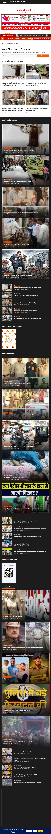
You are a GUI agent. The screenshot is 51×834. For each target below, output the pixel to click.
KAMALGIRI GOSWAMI (13, 87)
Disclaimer (23, 1)
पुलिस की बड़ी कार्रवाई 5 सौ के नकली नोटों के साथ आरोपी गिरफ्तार (17, 383)
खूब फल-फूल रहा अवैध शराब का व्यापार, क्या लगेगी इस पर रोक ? (17, 244)
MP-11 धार (10, 38)
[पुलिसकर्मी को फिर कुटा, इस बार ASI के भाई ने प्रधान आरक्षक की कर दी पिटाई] (25, 435)
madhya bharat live (25, 9)
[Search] (30, 38)
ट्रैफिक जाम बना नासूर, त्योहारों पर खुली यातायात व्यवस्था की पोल (17, 181)
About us (12, 1)
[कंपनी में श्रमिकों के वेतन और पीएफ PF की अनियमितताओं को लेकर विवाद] (25, 264)
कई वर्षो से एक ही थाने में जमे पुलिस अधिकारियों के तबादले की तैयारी (16, 710)
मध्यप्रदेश (17, 38)
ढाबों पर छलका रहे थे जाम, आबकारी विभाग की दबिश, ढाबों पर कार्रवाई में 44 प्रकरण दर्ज (22, 415)
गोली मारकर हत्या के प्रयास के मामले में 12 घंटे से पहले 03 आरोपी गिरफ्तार (32, 35)
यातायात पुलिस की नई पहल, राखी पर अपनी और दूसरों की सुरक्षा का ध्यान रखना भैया (21, 213)
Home (3, 43)
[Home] (2, 39)
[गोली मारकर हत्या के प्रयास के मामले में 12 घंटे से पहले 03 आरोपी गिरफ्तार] (13, 71)
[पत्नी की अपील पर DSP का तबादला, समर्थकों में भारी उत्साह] (26, 668)
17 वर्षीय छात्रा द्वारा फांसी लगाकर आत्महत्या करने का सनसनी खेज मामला (18, 741)
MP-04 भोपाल (5, 614)
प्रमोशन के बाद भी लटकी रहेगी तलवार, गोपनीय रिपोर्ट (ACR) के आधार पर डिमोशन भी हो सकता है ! (23, 647)
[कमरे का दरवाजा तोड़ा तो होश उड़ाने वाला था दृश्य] (25, 466)
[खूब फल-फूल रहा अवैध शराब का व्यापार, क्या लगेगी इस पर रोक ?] (37, 97)
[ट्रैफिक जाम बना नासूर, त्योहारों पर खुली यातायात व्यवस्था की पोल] (37, 71)
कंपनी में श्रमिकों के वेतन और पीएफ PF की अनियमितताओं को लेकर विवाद (19, 275)
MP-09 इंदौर (6, 381)
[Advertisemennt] (25, 22)
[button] (5, 38)
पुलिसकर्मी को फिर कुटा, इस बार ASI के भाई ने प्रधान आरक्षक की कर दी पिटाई (19, 446)
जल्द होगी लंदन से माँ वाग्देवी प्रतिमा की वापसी (12, 616)
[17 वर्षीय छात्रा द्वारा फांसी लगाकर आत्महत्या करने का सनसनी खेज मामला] (26, 731)
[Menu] (5, 38)
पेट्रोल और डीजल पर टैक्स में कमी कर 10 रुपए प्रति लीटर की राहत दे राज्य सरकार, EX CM (22, 509)
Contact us (17, 1)
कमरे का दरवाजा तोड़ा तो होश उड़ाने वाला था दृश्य (14, 477)
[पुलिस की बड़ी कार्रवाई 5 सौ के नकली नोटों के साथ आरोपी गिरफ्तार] (25, 373)
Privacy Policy (13, 3)
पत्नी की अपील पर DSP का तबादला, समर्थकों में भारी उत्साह (15, 679)
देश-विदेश (23, 38)
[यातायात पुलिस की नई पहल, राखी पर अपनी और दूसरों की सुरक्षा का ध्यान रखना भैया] (13, 97)
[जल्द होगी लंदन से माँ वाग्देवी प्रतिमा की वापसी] (26, 605)
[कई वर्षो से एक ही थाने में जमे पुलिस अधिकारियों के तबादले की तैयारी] (26, 699)
